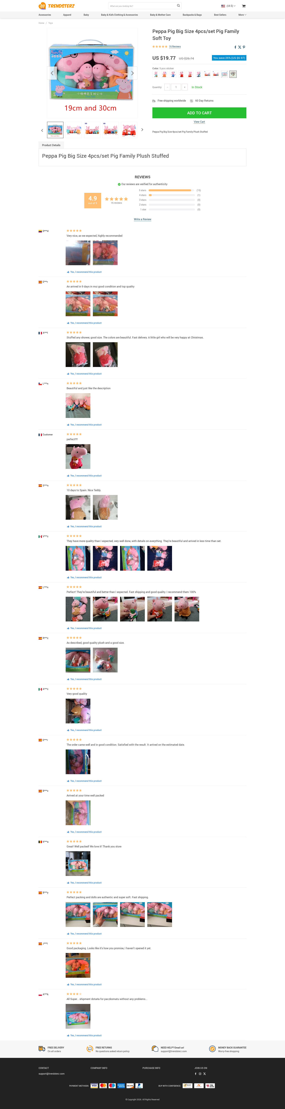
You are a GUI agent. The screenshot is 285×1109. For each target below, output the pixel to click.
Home (41, 22)
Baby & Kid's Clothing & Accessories (119, 14)
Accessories (45, 14)
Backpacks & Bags (192, 14)
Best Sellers (220, 14)
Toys (50, 22)
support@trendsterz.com (51, 1073)
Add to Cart (199, 112)
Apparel (67, 14)
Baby (86, 14)
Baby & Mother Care (160, 14)
